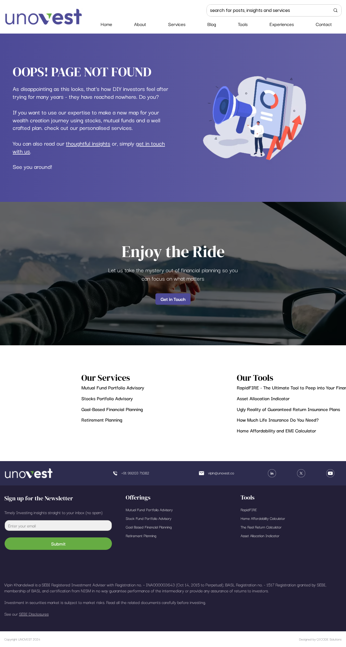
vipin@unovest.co (221, 473)
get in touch (150, 143)
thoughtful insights (88, 143)
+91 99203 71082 (135, 473)
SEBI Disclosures (34, 613)
